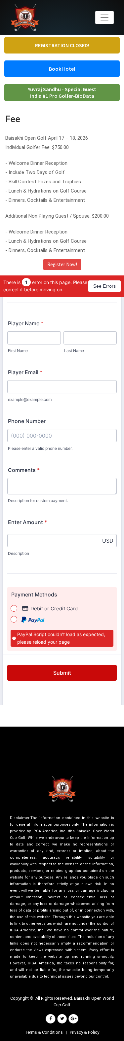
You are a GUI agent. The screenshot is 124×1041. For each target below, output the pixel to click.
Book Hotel (62, 68)
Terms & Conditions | (47, 1032)
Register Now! (62, 264)
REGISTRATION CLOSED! (62, 45)
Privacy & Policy (84, 1032)
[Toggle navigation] (104, 17)
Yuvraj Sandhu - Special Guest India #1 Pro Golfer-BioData (62, 92)
